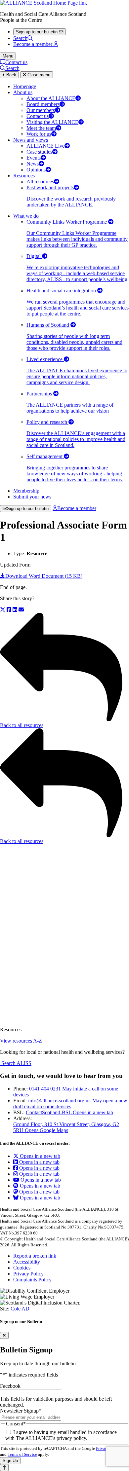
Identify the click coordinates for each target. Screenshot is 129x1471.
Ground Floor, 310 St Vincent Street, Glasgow (66, 1127)
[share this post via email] (21, 609)
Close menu (38, 74)
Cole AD (20, 1308)
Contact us (16, 62)
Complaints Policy (32, 1279)
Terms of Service (22, 1454)
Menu (8, 56)
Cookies (21, 1267)
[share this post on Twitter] (3, 609)
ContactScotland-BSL (69, 1112)
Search (20, 38)
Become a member (76, 508)
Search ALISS (15, 1063)
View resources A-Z (21, 1041)
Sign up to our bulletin (28, 508)
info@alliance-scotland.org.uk (70, 1103)
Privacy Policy (28, 1273)
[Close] (4, 1335)
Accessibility (26, 1262)
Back (10, 74)
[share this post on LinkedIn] (16, 609)
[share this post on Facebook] (10, 609)
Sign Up (10, 1460)
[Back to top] (4, 1467)
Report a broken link (34, 1256)
